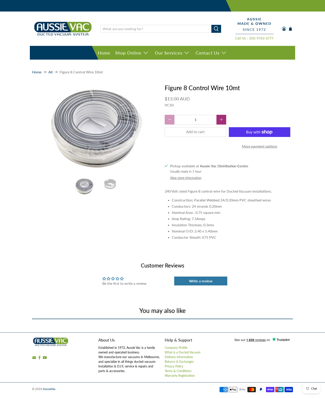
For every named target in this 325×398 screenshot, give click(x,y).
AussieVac (49, 389)
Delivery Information (179, 357)
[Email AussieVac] (34, 358)
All (50, 72)
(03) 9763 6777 (261, 38)
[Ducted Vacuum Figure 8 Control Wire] (96, 128)
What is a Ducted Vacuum (183, 352)
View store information (185, 178)
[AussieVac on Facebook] (39, 358)
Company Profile (176, 347)
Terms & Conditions (178, 371)
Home (104, 52)
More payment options (259, 146)
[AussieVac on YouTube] (45, 358)
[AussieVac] (62, 29)
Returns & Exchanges (179, 361)
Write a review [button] (200, 281)
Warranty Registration (180, 375)
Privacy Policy (174, 366)
